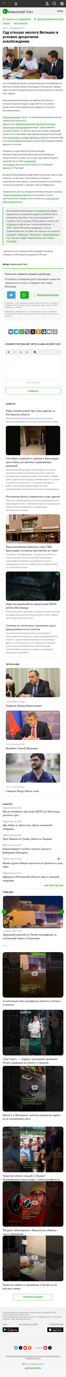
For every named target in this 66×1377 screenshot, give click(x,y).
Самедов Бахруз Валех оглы (22, 791)
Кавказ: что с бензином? (18, 19)
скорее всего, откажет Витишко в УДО (26, 137)
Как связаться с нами (28, 1324)
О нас (5, 1324)
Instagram (23, 234)
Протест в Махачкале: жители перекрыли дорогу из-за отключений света (32, 1116)
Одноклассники (51, 234)
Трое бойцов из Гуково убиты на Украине (27, 839)
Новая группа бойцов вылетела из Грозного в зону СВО (33, 865)
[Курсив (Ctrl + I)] (15, 352)
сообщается (30, 161)
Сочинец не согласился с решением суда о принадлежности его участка (31, 627)
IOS (48, 211)
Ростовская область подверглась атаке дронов (33, 496)
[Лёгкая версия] (16, 3)
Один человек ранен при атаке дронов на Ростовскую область (30, 412)
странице (10, 164)
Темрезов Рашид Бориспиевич (24, 705)
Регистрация (33, 383)
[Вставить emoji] (35, 352)
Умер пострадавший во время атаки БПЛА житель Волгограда (31, 605)
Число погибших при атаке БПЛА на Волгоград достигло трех (31, 813)
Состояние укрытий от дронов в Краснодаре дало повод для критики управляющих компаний (32, 461)
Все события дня (54, 885)
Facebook (11, 234)
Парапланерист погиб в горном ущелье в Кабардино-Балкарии (27, 850)
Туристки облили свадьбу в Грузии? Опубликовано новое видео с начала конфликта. (31, 1177)
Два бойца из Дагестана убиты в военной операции (27, 827)
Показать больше (33, 1297)
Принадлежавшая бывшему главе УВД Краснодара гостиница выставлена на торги (32, 548)
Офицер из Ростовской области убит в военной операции (31, 878)
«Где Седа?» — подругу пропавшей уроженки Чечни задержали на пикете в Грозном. (30, 1060)
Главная (6, 23)
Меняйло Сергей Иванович (22, 748)
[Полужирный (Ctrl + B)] (8, 352)
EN (10, 3)
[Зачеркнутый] (27, 352)
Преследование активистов (17, 195)
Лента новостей (20, 23)
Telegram (12, 224)
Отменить (33, 391)
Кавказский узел (11, 117)
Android (40, 211)
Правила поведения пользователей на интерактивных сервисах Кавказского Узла (33, 1357)
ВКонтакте (35, 234)
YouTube (12, 241)
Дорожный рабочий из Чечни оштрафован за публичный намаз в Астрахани (29, 936)
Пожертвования (56, 1324)
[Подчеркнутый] (21, 352)
